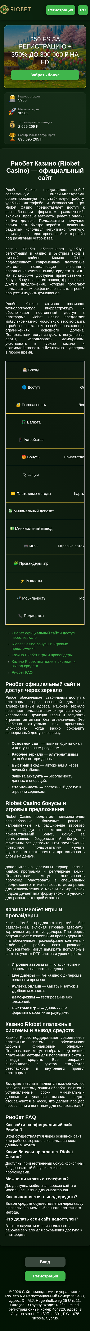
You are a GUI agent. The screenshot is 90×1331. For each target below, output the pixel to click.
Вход (45, 1262)
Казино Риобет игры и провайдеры (42, 655)
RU (83, 10)
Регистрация (60, 10)
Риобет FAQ (22, 672)
